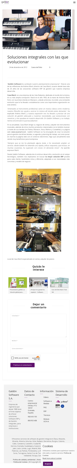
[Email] (2, 465)
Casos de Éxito (36, 67)
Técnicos (47, 415)
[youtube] (29, 430)
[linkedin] (18, 71)
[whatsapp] (22, 71)
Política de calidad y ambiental (24, 460)
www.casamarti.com (18, 132)
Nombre (14, 340)
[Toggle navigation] (74, 2)
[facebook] (13, 71)
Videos (46, 397)
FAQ (45, 407)
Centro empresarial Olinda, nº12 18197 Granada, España (32, 407)
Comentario (15, 315)
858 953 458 (32, 420)
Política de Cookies (20, 462)
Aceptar (48, 464)
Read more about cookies (52, 458)
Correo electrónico (17, 348)
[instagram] (33, 430)
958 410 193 (32, 417)
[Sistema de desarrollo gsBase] (62, 401)
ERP (45, 411)
